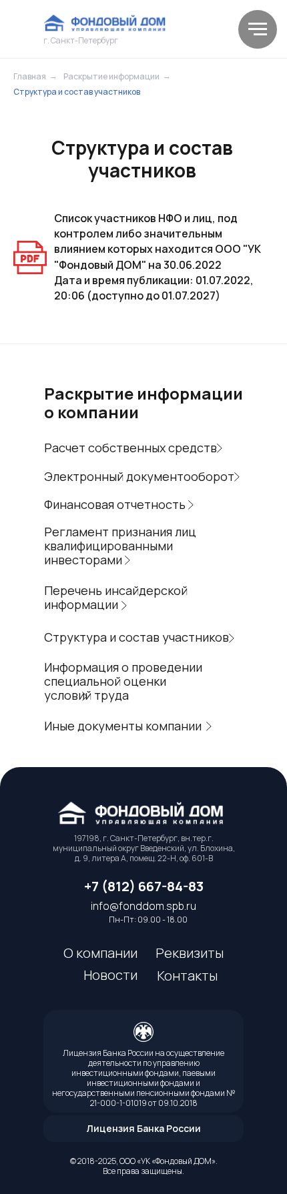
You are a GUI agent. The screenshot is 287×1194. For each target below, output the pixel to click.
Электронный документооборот (139, 476)
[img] (106, 23)
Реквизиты (190, 953)
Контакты (187, 976)
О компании (100, 953)
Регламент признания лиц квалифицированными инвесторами (120, 546)
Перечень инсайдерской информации (116, 597)
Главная (29, 76)
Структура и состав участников (76, 91)
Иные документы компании (123, 726)
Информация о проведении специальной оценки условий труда (123, 681)
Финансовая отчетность (115, 504)
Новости (110, 975)
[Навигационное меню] (257, 29)
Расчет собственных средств (130, 448)
